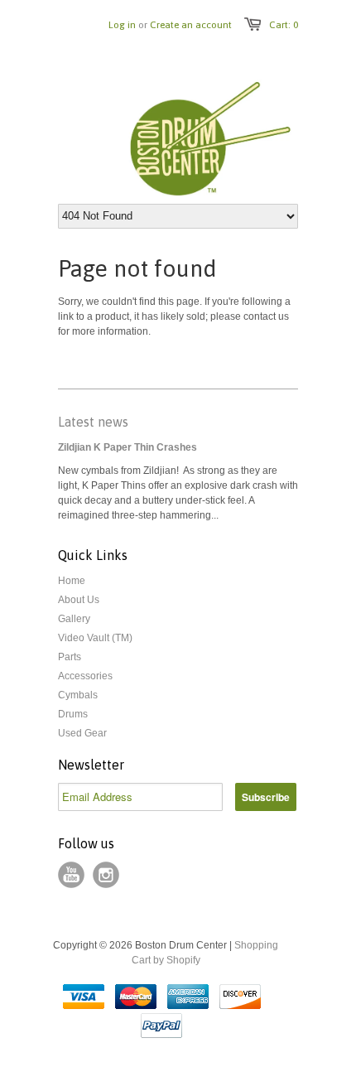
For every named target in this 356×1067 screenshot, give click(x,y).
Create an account (191, 25)
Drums (73, 714)
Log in (122, 25)
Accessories (85, 676)
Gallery (74, 619)
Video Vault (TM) (95, 638)
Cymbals (78, 695)
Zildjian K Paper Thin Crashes (127, 447)
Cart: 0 (283, 25)
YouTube (71, 875)
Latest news (93, 421)
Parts (69, 657)
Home (71, 581)
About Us (78, 600)
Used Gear (82, 733)
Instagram (106, 875)
